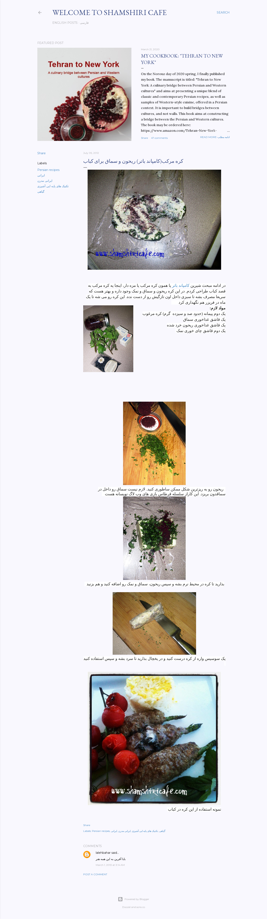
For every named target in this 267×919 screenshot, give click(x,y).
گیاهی (40, 191)
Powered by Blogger (137, 899)
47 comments (159, 137)
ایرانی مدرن (44, 181)
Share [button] (144, 137)
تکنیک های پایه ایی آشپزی (53, 186)
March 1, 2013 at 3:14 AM (110, 864)
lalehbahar (103, 853)
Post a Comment (95, 874)
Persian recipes (48, 170)
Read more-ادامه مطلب (215, 137)
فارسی (84, 23)
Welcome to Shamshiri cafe (109, 12)
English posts (65, 23)
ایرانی (41, 175)
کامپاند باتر (180, 285)
